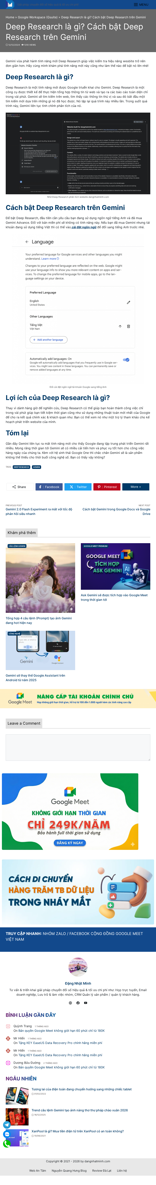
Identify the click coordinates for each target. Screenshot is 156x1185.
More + (140, 487)
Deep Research (21, 467)
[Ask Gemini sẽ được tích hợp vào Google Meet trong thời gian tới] (115, 566)
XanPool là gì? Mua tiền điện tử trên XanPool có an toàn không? (78, 1131)
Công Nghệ (14, 633)
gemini (36, 467)
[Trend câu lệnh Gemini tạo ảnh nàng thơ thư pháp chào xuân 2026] (17, 1117)
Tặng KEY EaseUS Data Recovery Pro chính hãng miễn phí (60, 1043)
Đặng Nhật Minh (78, 983)
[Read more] (78, 698)
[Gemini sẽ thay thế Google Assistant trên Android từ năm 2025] (40, 650)
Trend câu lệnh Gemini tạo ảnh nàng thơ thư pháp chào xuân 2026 (80, 1110)
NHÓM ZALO (54, 933)
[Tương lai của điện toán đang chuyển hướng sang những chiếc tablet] (17, 1096)
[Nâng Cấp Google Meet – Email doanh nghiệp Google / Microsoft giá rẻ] (10, 4)
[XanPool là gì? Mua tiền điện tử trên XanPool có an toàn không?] (17, 1138)
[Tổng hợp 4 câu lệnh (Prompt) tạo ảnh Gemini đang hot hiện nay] (40, 578)
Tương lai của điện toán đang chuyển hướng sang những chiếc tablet (82, 1089)
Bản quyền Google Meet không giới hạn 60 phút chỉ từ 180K (61, 1031)
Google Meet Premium (95, 546)
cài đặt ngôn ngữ (83, 227)
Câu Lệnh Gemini (17, 546)
